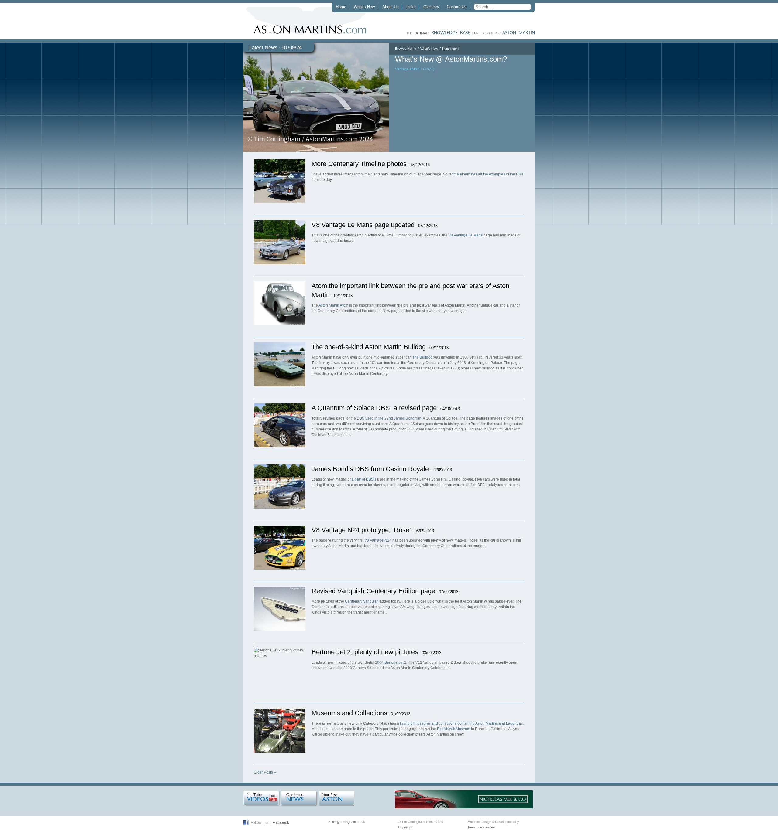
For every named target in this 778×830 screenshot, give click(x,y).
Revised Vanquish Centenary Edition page (373, 591)
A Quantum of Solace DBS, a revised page (374, 408)
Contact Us (456, 7)
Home (341, 7)
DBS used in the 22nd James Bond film (389, 418)
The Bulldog (422, 357)
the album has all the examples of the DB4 (488, 174)
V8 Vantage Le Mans (465, 235)
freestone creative (481, 827)
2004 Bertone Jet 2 (390, 662)
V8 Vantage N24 (377, 540)
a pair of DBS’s (364, 479)
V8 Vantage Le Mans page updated (363, 225)
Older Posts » (265, 772)
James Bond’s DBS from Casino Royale (370, 469)
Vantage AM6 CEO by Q (414, 69)
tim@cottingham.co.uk (348, 822)
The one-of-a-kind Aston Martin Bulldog (369, 347)
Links (411, 7)
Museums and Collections (349, 713)
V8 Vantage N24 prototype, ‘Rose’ (361, 530)
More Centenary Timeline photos (359, 164)
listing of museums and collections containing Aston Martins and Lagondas (461, 723)
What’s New (364, 7)
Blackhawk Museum (453, 729)
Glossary (431, 7)
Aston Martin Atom (333, 305)
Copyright (405, 827)
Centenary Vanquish (362, 601)
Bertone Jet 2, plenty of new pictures (365, 652)
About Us (390, 7)
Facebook (281, 823)
